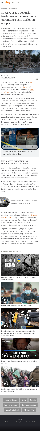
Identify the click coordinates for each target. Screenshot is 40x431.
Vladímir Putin (29, 410)
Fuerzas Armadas (10, 405)
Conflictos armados (29, 405)
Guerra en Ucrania (11, 400)
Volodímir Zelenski (12, 410)
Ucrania (33, 400)
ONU (31, 82)
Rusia (25, 87)
